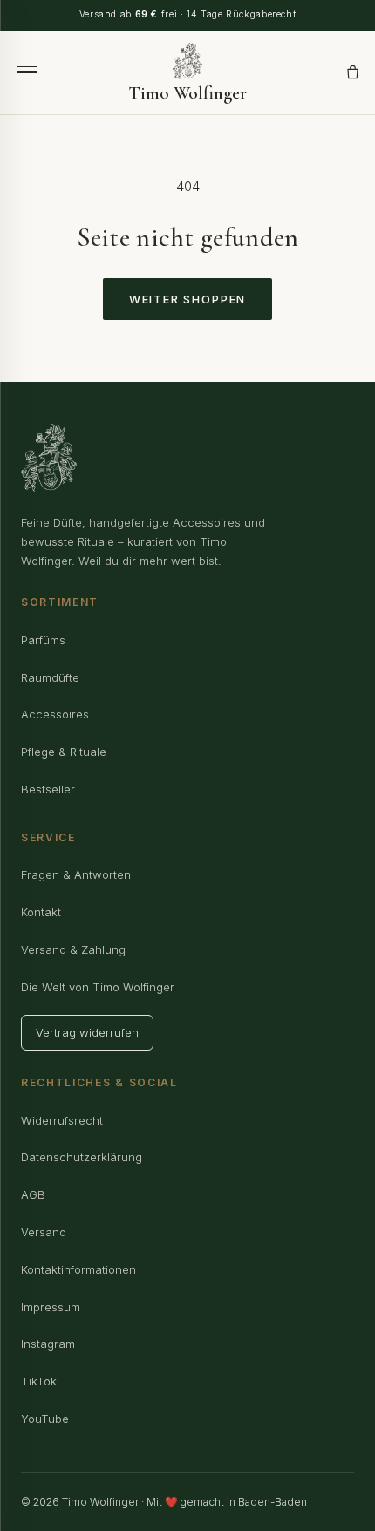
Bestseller (48, 789)
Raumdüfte (50, 677)
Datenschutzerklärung (81, 1157)
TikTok (39, 1381)
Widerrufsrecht (62, 1120)
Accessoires (55, 714)
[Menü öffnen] (27, 72)
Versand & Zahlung (73, 949)
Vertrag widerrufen (87, 1032)
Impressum (50, 1307)
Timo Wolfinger (187, 92)
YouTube (45, 1419)
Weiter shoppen (187, 299)
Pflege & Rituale (63, 752)
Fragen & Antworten (76, 874)
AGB (33, 1194)
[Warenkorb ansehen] (352, 72)
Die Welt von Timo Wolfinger (97, 987)
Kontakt (41, 912)
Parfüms (43, 640)
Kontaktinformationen (78, 1269)
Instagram (48, 1344)
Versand (43, 1232)
